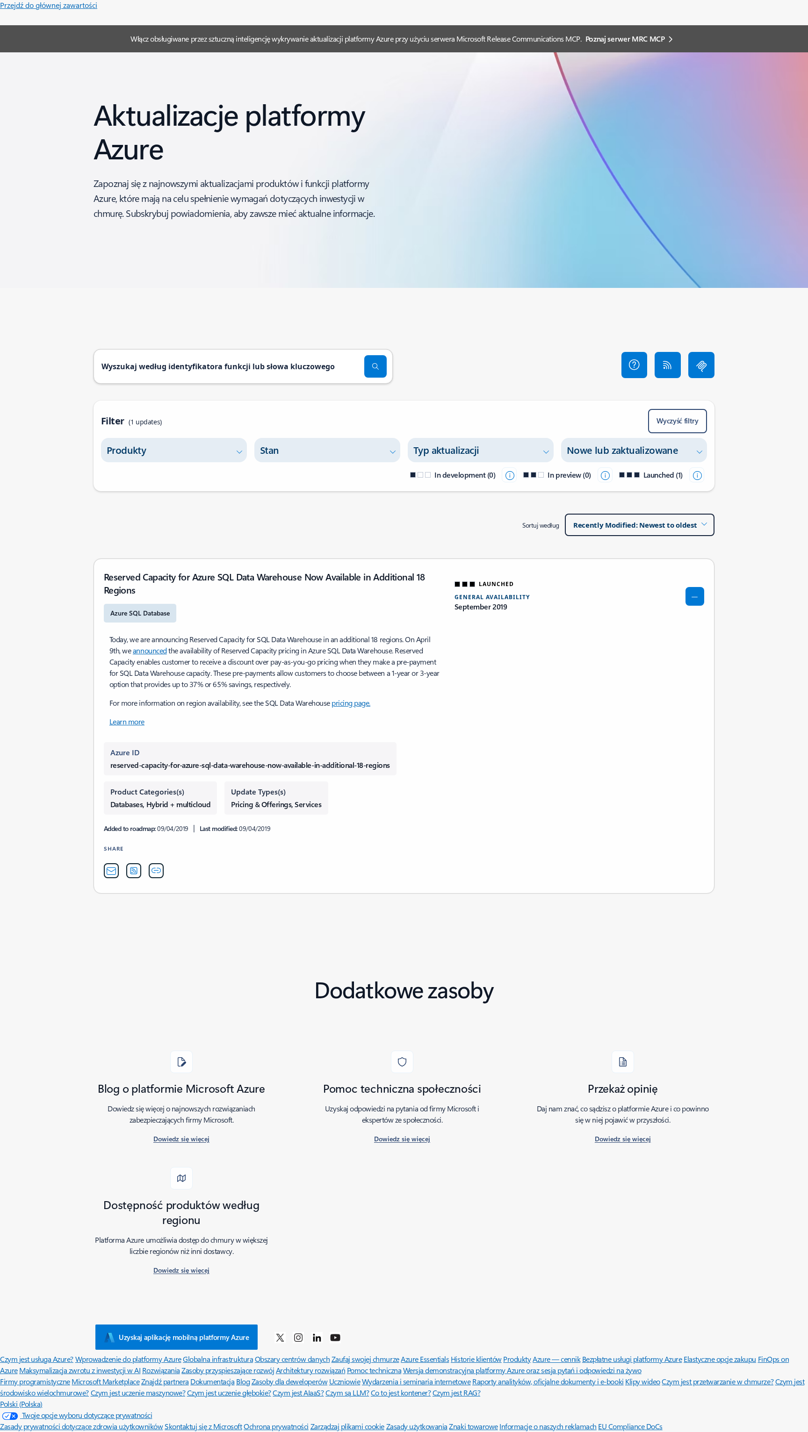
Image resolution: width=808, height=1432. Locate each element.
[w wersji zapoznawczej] (605, 475)
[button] (634, 365)
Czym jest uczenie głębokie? (229, 1392)
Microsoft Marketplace (105, 1381)
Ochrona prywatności (276, 1426)
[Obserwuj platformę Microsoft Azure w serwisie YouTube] (335, 1337)
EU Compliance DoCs (630, 1426)
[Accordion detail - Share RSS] (133, 870)
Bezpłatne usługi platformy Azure (632, 1359)
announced (150, 650)
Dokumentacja (212, 1381)
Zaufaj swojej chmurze (365, 1359)
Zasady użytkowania (416, 1426)
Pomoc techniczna (374, 1370)
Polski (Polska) (21, 1404)
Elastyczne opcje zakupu (720, 1359)
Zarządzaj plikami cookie (347, 1426)
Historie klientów (476, 1359)
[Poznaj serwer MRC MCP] (701, 365)
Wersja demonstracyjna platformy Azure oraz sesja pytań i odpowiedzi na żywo (522, 1370)
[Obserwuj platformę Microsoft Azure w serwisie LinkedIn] (317, 1337)
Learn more (126, 721)
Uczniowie (345, 1381)
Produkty (517, 1359)
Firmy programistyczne (35, 1381)
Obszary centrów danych (292, 1359)
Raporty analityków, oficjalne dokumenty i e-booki (547, 1381)
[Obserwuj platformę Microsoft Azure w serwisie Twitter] (280, 1337)
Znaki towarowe (473, 1426)
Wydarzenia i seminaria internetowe (416, 1381)
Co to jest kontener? (401, 1392)
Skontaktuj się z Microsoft (203, 1426)
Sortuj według (540, 525)
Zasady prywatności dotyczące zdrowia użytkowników (81, 1426)
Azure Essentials (425, 1359)
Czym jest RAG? (456, 1392)
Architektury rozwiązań (310, 1370)
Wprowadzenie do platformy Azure (128, 1359)
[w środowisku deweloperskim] (509, 475)
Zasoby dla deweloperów (289, 1381)
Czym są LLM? (347, 1392)
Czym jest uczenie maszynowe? (138, 1392)
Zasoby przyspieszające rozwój (227, 1370)
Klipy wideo (642, 1381)
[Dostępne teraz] (696, 475)
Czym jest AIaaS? (298, 1392)
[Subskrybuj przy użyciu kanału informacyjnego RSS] (668, 365)
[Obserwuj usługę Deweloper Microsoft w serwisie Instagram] (298, 1337)
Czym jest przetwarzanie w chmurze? (717, 1381)
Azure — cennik (556, 1359)
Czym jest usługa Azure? (36, 1359)
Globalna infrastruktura (218, 1359)
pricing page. (351, 703)
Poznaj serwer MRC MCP (625, 38)
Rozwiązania (161, 1370)
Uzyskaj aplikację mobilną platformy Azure (184, 1337)
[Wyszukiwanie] (375, 366)
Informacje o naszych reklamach (548, 1426)
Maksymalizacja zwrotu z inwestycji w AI (79, 1370)
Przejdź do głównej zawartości (48, 5)
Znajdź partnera (165, 1381)
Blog (243, 1381)
